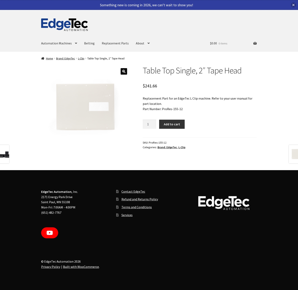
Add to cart (172, 124)
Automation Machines (56, 43)
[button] (124, 71)
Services (127, 215)
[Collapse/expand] (293, 5)
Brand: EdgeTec (65, 58)
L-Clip (81, 58)
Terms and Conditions (136, 207)
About (140, 43)
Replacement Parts (115, 43)
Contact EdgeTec (133, 191)
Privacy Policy (50, 267)
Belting (89, 43)
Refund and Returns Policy (139, 199)
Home (49, 58)
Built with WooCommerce (81, 267)
